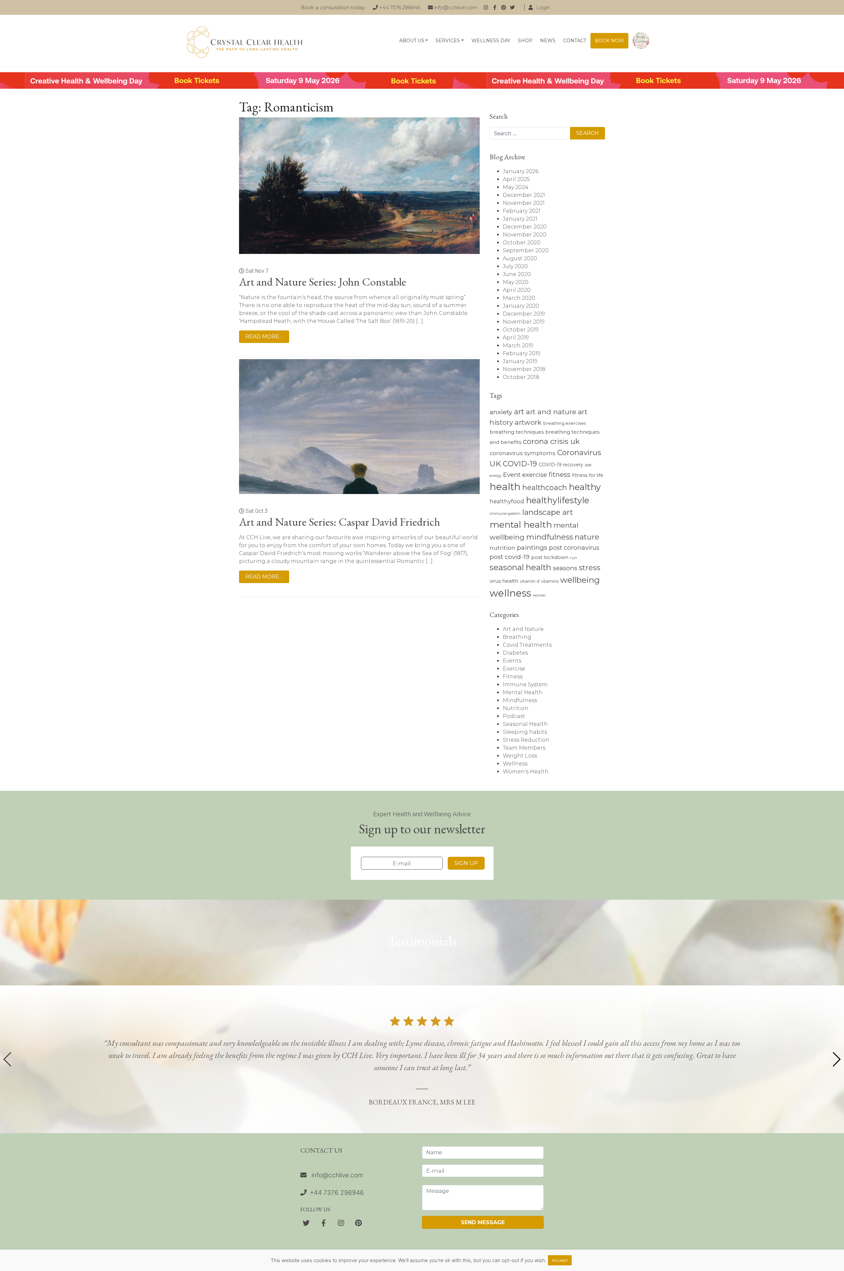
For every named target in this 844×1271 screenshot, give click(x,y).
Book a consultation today (333, 7)
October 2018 (521, 377)
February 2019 (521, 353)
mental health (521, 524)
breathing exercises (564, 423)
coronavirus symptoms (523, 453)
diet (588, 465)
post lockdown (549, 557)
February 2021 (521, 211)
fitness (559, 474)
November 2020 (524, 235)
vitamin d (529, 581)
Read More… (264, 336)
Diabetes (515, 653)
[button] (836, 1059)
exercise (534, 475)
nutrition (502, 547)
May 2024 (515, 187)
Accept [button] (560, 1260)
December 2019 (524, 314)
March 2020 (519, 298)
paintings (532, 547)
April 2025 (516, 179)
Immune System (525, 684)
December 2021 (524, 195)
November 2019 (524, 322)
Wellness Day (490, 41)
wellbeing (580, 580)
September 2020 (526, 250)
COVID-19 (520, 463)
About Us (411, 41)
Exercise (514, 669)
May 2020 (515, 282)
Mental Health (523, 692)
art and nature (551, 412)
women (539, 595)
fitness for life (587, 475)
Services (448, 41)
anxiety (501, 412)
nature (587, 537)
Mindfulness (520, 700)
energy (495, 476)
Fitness (513, 676)
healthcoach (544, 487)
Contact (574, 41)
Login (542, 7)
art (519, 411)
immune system (505, 513)
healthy (585, 487)
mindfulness (549, 537)
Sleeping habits (525, 732)
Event (512, 475)
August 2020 (520, 258)
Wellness (515, 763)
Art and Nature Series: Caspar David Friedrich (339, 521)
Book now (609, 41)
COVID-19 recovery (561, 465)
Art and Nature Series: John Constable (322, 281)
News (548, 41)
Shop (525, 41)
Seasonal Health (525, 724)
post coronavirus (574, 547)
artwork (528, 422)
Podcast (514, 716)
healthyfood (507, 501)
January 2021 (520, 219)
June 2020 (517, 274)
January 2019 (520, 361)
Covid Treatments (527, 645)
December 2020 (525, 227)
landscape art (547, 512)
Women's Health (526, 771)
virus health (504, 581)
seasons (565, 568)
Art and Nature (523, 629)
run (573, 557)
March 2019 (518, 345)
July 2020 (515, 266)
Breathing (517, 637)
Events (512, 661)
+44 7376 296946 (399, 7)
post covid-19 (509, 557)
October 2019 (521, 329)
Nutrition (515, 708)
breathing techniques (517, 432)
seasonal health (520, 567)
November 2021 (524, 203)
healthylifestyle (557, 500)
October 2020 (521, 242)
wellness (510, 593)
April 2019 (516, 337)
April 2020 (516, 290)
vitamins (549, 581)
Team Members (524, 748)
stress (589, 567)
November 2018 (524, 369)
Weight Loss (520, 756)
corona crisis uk (551, 441)
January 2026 (520, 171)
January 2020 (521, 306)
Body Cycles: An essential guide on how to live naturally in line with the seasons (641, 41)
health (505, 486)
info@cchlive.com (455, 7)
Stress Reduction (526, 740)
